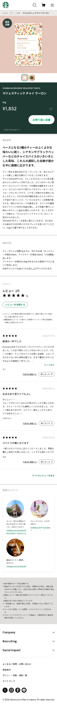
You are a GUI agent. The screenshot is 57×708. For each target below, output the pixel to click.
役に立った (46, 374)
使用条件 (7, 669)
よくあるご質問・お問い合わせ (17, 664)
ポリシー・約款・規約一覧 (15, 675)
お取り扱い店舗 (41, 120)
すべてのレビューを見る (43, 475)
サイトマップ (9, 681)
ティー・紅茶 (15, 13)
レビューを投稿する (15, 304)
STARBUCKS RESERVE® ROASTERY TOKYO (21, 88)
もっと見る (49, 364)
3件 (17, 291)
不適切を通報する (30, 374)
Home (5, 13)
